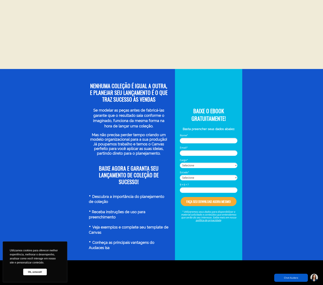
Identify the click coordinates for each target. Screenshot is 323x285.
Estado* (184, 172)
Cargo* (184, 160)
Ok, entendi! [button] (35, 272)
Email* (184, 147)
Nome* (184, 135)
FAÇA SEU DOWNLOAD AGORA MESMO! (208, 201)
